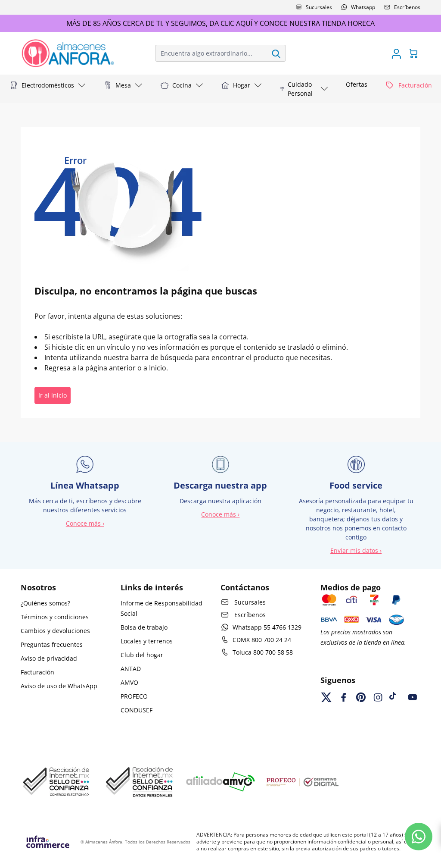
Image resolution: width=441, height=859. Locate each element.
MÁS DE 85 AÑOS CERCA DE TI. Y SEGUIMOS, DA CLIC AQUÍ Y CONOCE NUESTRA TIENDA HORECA (220, 23)
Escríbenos (407, 7)
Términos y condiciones (55, 617)
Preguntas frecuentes (52, 644)
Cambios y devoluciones (55, 631)
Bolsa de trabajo (144, 627)
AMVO (129, 682)
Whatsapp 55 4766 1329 (267, 627)
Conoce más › (85, 523)
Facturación (37, 672)
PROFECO (134, 696)
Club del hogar (142, 655)
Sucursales (319, 7)
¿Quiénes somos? (45, 603)
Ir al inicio (52, 395)
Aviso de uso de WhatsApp (59, 686)
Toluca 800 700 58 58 (263, 652)
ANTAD (131, 669)
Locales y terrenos (147, 641)
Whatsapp (363, 7)
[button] (48, 85)
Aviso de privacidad (49, 658)
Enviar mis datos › (356, 550)
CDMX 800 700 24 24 (262, 640)
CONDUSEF (136, 710)
